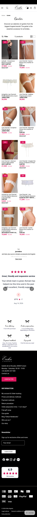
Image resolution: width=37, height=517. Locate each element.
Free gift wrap (6, 410)
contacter (9, 379)
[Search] (8, 8)
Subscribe (9, 451)
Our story (5, 423)
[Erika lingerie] (18, 7)
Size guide (5, 413)
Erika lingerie (9, 508)
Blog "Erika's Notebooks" (10, 417)
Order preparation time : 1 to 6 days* (14, 407)
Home (3, 15)
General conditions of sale (18, 511)
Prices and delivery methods (11, 397)
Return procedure (7, 403)
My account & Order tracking (11, 393)
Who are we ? (6, 420)
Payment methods (8, 400)
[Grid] (31, 36)
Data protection (6, 514)
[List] (34, 36)
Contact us (5, 373)
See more (18, 259)
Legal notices (5, 511)
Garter (8, 15)
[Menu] (2, 8)
